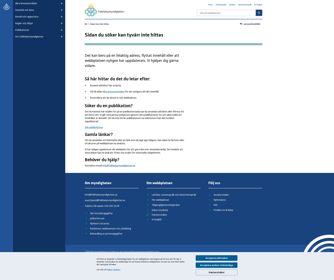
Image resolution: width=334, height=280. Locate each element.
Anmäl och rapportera (26, 16)
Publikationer (22, 29)
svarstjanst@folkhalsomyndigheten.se (105, 200)
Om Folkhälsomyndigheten (29, 36)
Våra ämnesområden (26, 3)
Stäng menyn (22, 44)
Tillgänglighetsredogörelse (166, 204)
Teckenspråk (220, 4)
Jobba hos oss (97, 218)
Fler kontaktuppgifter (101, 213)
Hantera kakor (217, 272)
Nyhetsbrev (220, 199)
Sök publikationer (94, 127)
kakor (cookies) (113, 269)
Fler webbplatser (160, 199)
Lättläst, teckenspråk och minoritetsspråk (174, 194)
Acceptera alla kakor (216, 258)
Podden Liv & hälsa (223, 210)
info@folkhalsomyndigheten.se (119, 165)
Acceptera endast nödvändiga (216, 265)
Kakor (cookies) (160, 210)
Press (210, 4)
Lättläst (232, 4)
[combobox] (229, 13)
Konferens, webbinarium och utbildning (110, 228)
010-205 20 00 (111, 205)
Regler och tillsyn (24, 23)
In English (258, 4)
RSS (215, 204)
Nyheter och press (99, 223)
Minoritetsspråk (245, 4)
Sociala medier (221, 194)
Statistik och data (24, 9)
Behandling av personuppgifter (106, 233)
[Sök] (259, 13)
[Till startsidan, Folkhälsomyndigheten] (6, 6)
